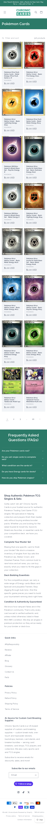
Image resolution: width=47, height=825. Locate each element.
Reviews (8, 650)
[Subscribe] (35, 775)
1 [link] (7, 419)
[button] (4, 12)
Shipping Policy (11, 704)
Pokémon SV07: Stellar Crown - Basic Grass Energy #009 (34, 352)
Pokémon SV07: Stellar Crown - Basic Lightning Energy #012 (12, 122)
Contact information (25, 819)
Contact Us (9, 672)
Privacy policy (11, 816)
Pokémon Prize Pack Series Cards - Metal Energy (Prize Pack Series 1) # (11, 75)
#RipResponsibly (12, 644)
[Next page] (39, 419)
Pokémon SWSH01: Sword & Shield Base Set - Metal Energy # (12, 215)
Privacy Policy (11, 693)
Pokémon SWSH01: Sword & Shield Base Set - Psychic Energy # (12, 169)
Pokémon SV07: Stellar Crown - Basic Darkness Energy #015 (12, 353)
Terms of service (24, 816)
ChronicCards (13, 812)
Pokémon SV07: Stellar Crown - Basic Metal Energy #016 (12, 260)
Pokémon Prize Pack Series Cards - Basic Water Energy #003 (33, 121)
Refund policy (39, 812)
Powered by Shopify (25, 812)
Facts (7, 677)
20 (33, 419)
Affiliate (8, 655)
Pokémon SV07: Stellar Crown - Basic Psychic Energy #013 (34, 307)
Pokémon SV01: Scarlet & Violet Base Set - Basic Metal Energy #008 (34, 261)
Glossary (8, 666)
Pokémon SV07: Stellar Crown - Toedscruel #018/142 (12, 399)
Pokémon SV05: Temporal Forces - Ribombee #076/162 (34, 399)
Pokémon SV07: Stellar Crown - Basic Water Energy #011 (12, 307)
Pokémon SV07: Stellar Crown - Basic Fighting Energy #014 (34, 215)
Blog (7, 661)
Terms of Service (12, 709)
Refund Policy (11, 698)
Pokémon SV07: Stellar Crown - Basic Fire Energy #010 (34, 74)
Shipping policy (37, 816)
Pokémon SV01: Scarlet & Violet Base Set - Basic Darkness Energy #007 (34, 169)
